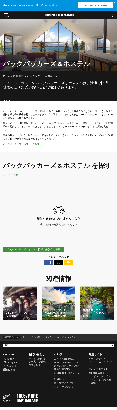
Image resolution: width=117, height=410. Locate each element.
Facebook (11, 366)
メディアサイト (97, 359)
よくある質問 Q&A (64, 359)
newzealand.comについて (67, 362)
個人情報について (64, 383)
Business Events (96, 373)
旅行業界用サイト (98, 369)
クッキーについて (64, 386)
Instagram (12, 362)
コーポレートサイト (99, 376)
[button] (6, 15)
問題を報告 (34, 365)
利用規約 (59, 379)
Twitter (10, 359)
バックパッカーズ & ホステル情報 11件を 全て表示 (33, 249)
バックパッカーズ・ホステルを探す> (22, 144)
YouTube (11, 370)
